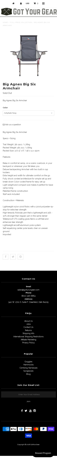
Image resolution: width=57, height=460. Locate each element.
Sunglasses (28, 371)
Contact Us (28, 327)
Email (28, 286)
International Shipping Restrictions (28, 336)
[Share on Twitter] (13, 257)
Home (5, 22)
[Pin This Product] (20, 257)
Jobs (28, 324)
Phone (28, 293)
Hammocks (28, 365)
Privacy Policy (28, 343)
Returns (28, 330)
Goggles (28, 361)
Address (28, 299)
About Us (28, 321)
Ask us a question (13, 124)
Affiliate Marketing (28, 339)
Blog (28, 374)
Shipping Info (28, 333)
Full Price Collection (21, 22)
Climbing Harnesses (28, 368)
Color (5, 108)
